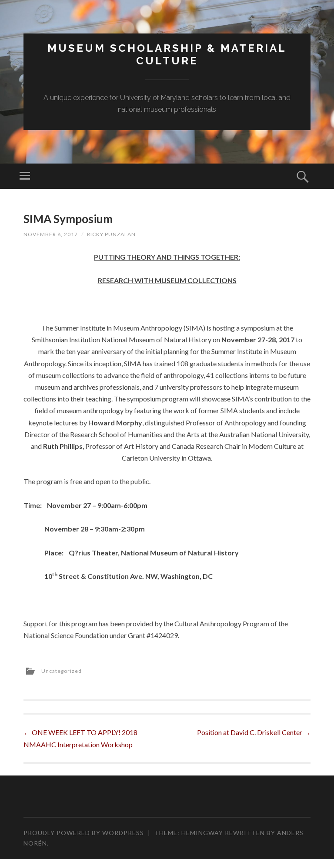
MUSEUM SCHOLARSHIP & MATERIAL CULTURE (167, 54)
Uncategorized (61, 671)
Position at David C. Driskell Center (254, 732)
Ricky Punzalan (111, 234)
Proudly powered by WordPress (83, 832)
